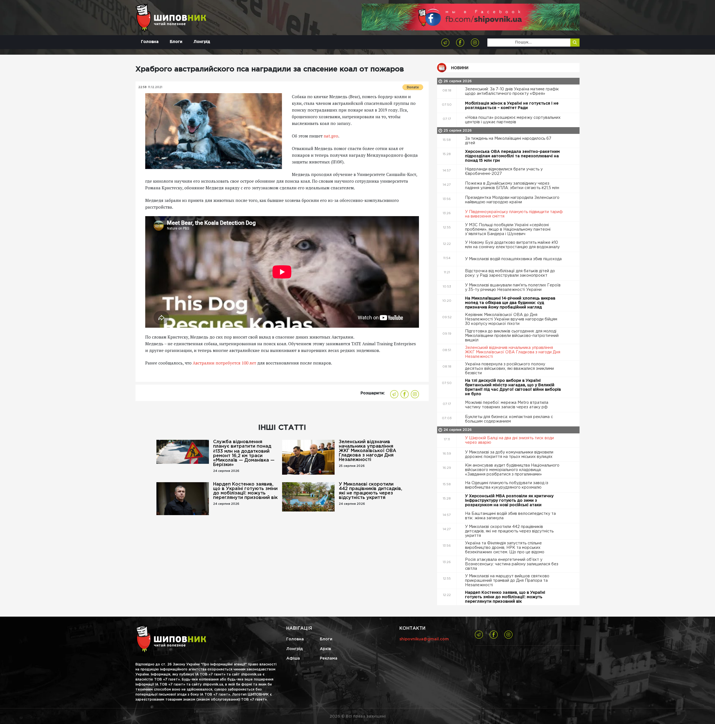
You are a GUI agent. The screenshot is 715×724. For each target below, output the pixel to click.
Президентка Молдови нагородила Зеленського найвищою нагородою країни (512, 200)
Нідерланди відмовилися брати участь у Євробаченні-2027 (504, 171)
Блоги (176, 42)
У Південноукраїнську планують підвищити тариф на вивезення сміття (514, 214)
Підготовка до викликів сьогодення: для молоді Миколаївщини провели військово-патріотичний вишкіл (512, 336)
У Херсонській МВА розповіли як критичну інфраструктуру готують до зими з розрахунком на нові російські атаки (509, 500)
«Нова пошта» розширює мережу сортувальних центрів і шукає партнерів (513, 120)
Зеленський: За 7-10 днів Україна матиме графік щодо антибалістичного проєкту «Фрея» (512, 91)
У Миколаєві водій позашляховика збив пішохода (514, 259)
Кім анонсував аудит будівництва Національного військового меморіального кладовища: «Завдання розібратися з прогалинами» (512, 470)
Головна (150, 42)
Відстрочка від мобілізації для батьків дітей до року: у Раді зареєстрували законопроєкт (510, 273)
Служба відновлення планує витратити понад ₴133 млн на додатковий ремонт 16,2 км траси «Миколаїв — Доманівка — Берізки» (244, 453)
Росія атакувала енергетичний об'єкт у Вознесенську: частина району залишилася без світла (511, 564)
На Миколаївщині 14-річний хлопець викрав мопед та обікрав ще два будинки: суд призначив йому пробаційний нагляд (510, 303)
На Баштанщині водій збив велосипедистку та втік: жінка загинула (510, 516)
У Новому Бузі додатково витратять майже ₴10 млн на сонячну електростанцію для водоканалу (513, 245)
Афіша (293, 658)
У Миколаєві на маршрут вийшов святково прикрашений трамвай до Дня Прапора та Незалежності (507, 581)
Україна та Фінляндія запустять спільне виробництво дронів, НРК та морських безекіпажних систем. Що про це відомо (505, 548)
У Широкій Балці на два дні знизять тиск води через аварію (509, 440)
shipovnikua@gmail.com (424, 639)
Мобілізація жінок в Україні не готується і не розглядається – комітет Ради (512, 106)
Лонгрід (202, 42)
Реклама (328, 658)
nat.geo (331, 136)
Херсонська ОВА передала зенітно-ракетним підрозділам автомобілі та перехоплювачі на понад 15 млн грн (512, 156)
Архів (325, 649)
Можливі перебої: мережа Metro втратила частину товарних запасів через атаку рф (507, 405)
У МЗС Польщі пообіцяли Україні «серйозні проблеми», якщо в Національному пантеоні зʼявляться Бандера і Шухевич (507, 229)
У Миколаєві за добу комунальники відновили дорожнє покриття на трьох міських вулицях (509, 454)
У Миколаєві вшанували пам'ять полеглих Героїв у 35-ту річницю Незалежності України (513, 287)
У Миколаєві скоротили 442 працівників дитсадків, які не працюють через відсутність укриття (370, 491)
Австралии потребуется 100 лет (224, 363)
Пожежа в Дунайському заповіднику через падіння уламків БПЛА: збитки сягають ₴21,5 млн (512, 186)
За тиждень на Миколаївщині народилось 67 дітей (508, 141)
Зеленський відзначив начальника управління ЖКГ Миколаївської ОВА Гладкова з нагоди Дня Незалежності (367, 451)
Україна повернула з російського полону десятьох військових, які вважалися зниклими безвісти (509, 369)
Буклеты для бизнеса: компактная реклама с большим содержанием (509, 419)
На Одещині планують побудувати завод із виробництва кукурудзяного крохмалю (506, 485)
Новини (459, 68)
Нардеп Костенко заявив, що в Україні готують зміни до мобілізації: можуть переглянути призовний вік (245, 491)
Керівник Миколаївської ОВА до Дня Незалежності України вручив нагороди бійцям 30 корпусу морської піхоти (511, 319)
